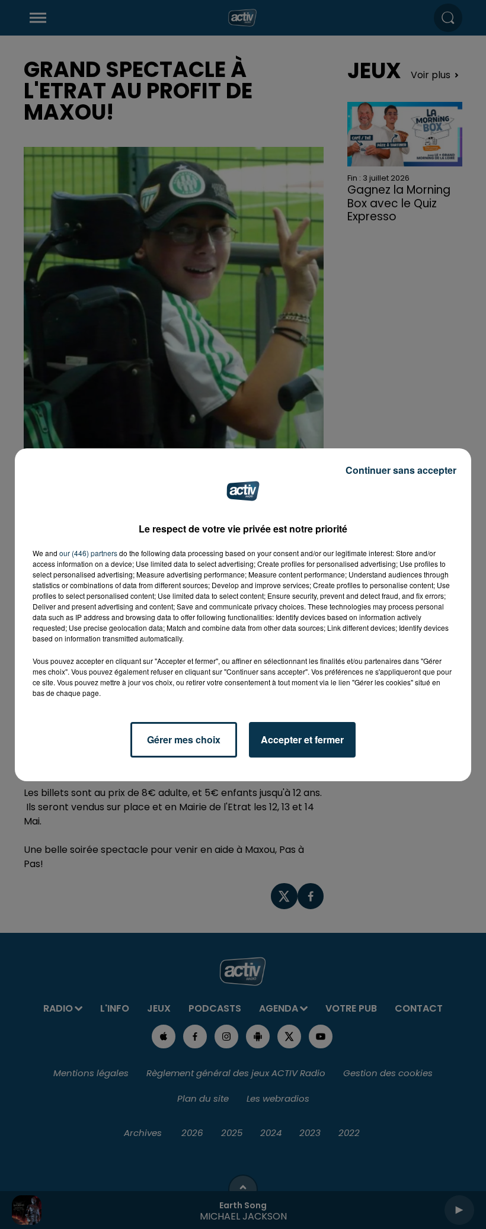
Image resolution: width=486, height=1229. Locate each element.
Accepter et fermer (302, 739)
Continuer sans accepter (401, 470)
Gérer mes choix (183, 739)
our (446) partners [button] (88, 553)
